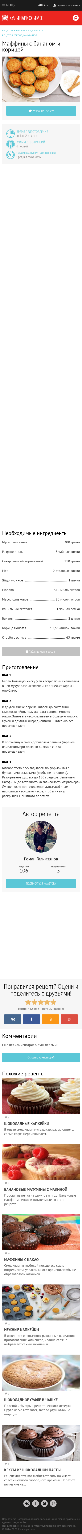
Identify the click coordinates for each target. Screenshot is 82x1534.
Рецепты (7, 30)
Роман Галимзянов (41, 859)
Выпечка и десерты (28, 30)
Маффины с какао (21, 1259)
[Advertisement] (41, 344)
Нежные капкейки (21, 1329)
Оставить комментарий (41, 1057)
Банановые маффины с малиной (35, 1189)
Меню (10, 5)
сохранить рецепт (43, 111)
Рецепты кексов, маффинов (19, 35)
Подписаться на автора (41, 883)
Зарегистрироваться (68, 5)
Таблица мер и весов (42, 651)
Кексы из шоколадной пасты (32, 1469)
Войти (44, 5)
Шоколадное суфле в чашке (31, 1399)
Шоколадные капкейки (26, 1123)
